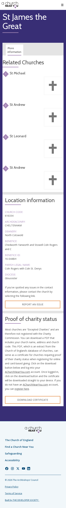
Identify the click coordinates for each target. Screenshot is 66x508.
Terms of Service (13, 493)
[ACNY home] (10, 5)
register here (22, 388)
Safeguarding (13, 453)
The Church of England (19, 440)
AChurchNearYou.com (17, 372)
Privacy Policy (11, 486)
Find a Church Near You (19, 446)
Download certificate (32, 399)
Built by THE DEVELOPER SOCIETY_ (22, 500)
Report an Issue (32, 304)
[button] (62, 5)
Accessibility (12, 460)
